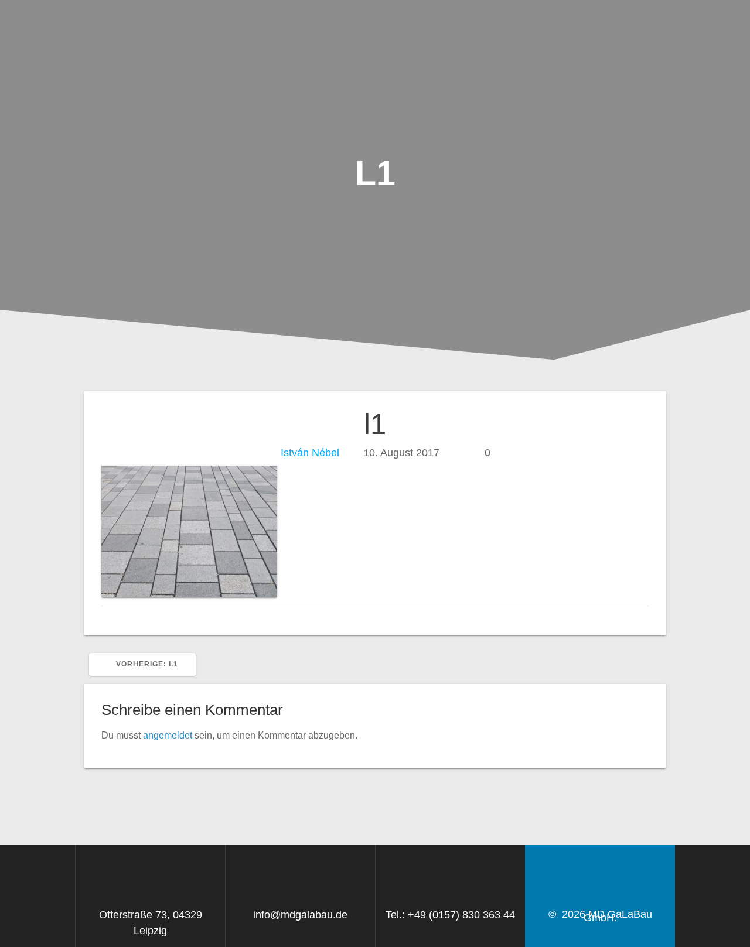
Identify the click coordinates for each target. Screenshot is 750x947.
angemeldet (167, 735)
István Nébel (310, 453)
